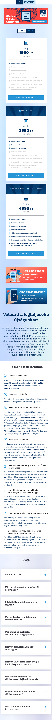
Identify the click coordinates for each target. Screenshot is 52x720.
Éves (30, 30)
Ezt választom (26, 98)
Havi (22, 31)
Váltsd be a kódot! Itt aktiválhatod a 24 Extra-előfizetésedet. (31, 298)
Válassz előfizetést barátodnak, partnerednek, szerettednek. (34, 277)
